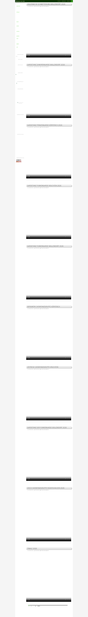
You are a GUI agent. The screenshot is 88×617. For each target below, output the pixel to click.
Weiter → (39, 606)
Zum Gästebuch (17, 131)
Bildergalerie (64, 1)
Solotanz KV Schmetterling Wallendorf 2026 (46, 4)
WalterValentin (37, 6)
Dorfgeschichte (17, 98)
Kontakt (16, 99)
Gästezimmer (17, 93)
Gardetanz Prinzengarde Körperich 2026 (44, 125)
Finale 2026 (32, 548)
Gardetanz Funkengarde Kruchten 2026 (44, 186)
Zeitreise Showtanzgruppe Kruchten (42, 367)
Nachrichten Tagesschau (20, 103)
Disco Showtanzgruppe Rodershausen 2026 (45, 488)
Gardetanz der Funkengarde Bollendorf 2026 (47, 427)
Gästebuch (68, 1)
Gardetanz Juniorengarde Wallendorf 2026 (46, 65)
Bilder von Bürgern (18, 96)
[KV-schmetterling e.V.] (20, 84)
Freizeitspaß (17, 94)
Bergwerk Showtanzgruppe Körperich (43, 307)
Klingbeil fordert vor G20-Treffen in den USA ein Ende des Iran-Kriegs (20, 106)
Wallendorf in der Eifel (20, 1)
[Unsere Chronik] (18, 74)
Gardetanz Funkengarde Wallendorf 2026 (45, 246)
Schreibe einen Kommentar (45, 6)
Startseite (59, 1)
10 (35, 606)
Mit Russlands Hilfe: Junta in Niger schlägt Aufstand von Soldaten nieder (20, 110)
